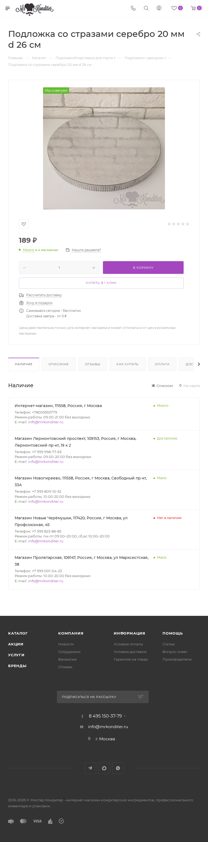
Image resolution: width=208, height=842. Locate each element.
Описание (58, 364)
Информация (129, 633)
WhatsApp (118, 768)
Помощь (172, 633)
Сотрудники (69, 651)
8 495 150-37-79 (105, 716)
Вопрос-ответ (174, 651)
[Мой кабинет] (159, 8)
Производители (177, 659)
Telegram (90, 768)
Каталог (18, 633)
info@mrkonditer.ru (45, 422)
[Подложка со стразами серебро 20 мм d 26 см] (104, 148)
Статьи (168, 644)
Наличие (23, 364)
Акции (16, 644)
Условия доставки (130, 651)
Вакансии (67, 659)
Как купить (127, 364)
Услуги (16, 655)
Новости (66, 644)
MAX (104, 768)
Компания (70, 633)
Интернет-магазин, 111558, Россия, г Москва (58, 405)
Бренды (17, 666)
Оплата (162, 364)
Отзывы (92, 364)
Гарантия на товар (131, 659)
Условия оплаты (128, 644)
